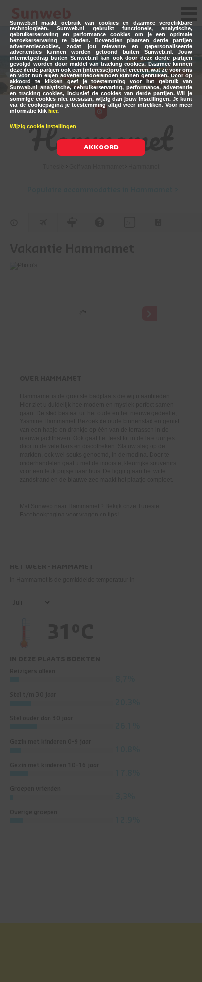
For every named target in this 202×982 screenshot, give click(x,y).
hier (52, 111)
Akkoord (101, 147)
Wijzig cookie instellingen (43, 126)
